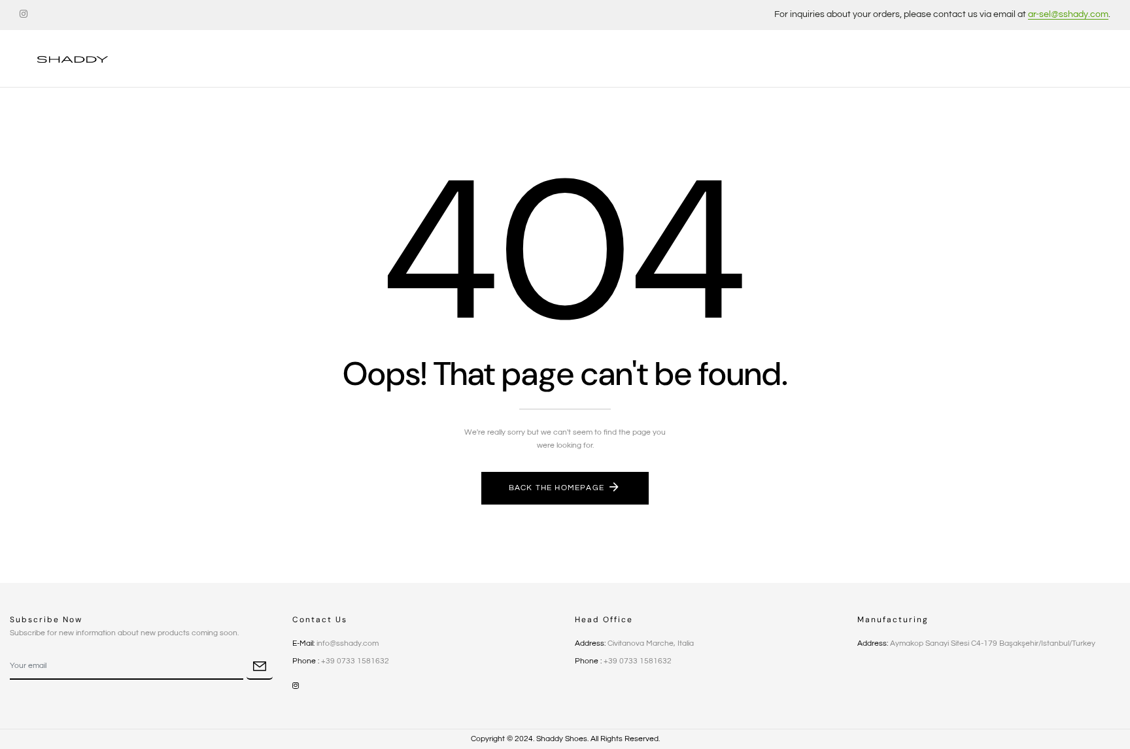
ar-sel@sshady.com (1068, 14)
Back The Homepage (556, 488)
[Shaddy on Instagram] (23, 14)
